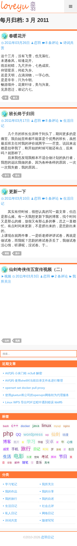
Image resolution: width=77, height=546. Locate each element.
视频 (7, 276)
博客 (6, 253)
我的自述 (48, 498)
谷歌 (9, 462)
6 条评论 (52, 198)
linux (46, 425)
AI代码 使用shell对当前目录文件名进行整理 (34, 380)
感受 (6, 449)
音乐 (39, 462)
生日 (71, 449)
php (8, 433)
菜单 (70, 6)
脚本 (53, 457)
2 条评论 (61, 276)
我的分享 (48, 491)
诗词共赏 (11, 520)
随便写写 (48, 520)
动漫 (65, 434)
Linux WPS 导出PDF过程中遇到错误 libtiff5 (33, 402)
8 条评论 (52, 43)
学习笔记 (11, 484)
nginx (66, 426)
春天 (15, 97)
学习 (6, 175)
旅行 (26, 448)
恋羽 (37, 43)
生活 (7, 456)
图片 (16, 442)
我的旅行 (11, 498)
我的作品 (11, 491)
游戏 (58, 449)
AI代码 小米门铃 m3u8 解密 (23, 373)
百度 (29, 457)
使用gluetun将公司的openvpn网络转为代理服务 (37, 395)
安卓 (50, 441)
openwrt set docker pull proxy (25, 387)
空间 (36, 457)
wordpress (33, 434)
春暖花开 (17, 35)
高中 (17, 253)
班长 (17, 175)
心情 (70, 442)
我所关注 (48, 484)
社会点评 (48, 506)
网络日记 (48, 513)
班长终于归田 (22, 113)
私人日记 (11, 513)
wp (47, 435)
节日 (63, 456)
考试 (44, 457)
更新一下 (17, 191)
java (36, 426)
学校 (40, 442)
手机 (15, 449)
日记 (36, 449)
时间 (45, 449)
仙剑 (6, 340)
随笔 (25, 462)
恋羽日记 (47, 537)
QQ (18, 434)
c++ (14, 425)
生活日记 (11, 506)
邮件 (17, 462)
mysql (57, 426)
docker (25, 426)
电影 (19, 456)
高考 (47, 462)
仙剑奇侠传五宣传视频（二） (37, 269)
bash (6, 426)
